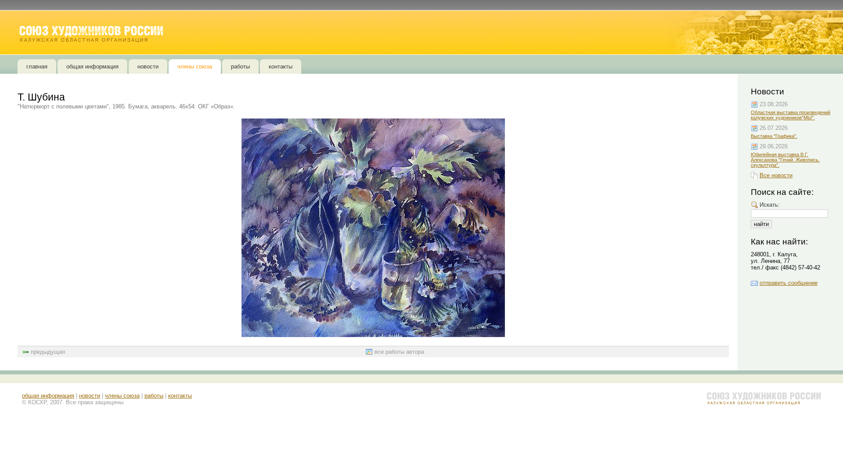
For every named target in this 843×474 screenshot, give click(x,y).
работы (153, 395)
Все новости (776, 175)
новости (89, 395)
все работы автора (399, 351)
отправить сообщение (789, 283)
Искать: (770, 204)
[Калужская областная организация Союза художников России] (92, 34)
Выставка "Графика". (774, 136)
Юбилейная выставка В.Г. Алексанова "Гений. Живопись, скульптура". (785, 160)
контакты (180, 395)
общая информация (48, 395)
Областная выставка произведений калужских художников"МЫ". (790, 115)
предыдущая (48, 351)
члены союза (122, 395)
